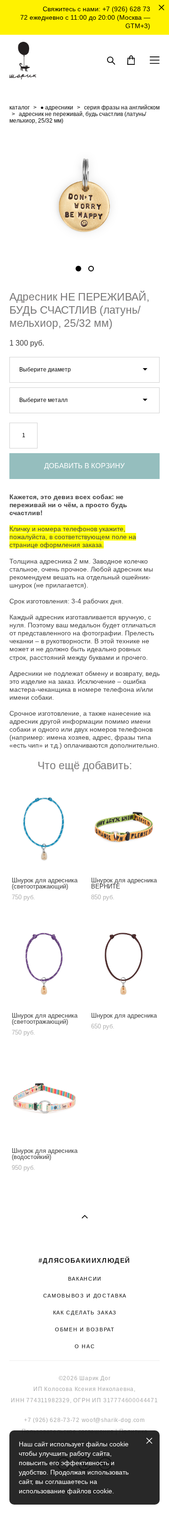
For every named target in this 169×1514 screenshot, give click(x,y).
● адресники (56, 107)
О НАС (85, 1346)
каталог (19, 107)
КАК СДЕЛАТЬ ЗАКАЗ (85, 1312)
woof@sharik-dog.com (113, 1420)
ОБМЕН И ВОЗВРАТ (85, 1329)
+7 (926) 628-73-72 (52, 1420)
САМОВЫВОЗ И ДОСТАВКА (85, 1295)
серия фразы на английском (122, 107)
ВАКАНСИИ (85, 1279)
